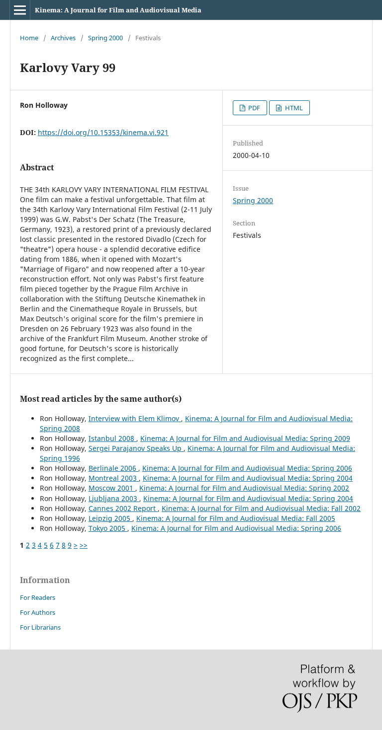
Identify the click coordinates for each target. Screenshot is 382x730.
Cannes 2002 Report (123, 508)
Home (29, 37)
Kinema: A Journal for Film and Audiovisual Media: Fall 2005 (235, 518)
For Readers (37, 597)
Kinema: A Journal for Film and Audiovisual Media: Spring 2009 (245, 438)
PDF (253, 107)
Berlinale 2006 (113, 468)
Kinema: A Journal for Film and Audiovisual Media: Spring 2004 (248, 478)
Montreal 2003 (114, 478)
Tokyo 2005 (108, 528)
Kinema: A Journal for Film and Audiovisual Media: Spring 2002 (244, 488)
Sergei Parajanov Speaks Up (136, 448)
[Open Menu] (20, 10)
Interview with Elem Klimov (135, 418)
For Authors (37, 612)
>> (84, 545)
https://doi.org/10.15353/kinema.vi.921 (103, 132)
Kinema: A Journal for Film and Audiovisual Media (118, 9)
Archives (63, 37)
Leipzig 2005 (110, 518)
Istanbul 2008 (112, 438)
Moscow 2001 (112, 488)
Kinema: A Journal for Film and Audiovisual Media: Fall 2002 (261, 508)
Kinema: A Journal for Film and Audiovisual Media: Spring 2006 (247, 468)
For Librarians (40, 627)
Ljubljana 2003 (114, 498)
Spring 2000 (105, 37)
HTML (293, 107)
